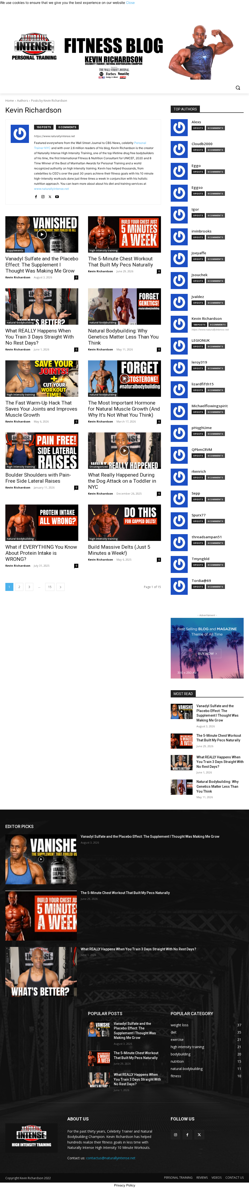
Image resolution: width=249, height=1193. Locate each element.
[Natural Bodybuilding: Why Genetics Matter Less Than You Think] (124, 306)
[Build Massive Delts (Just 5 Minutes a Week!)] (124, 523)
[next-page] (60, 587)
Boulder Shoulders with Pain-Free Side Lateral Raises (38, 478)
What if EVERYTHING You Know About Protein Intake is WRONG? (41, 553)
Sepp (196, 493)
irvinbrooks (202, 231)
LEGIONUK (201, 340)
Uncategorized (98, 466)
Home (9, 101)
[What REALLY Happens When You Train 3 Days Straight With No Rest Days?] (41, 306)
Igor (195, 209)
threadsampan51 (207, 537)
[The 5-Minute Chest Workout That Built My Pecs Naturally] (124, 234)
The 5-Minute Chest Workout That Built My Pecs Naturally (120, 262)
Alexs (196, 122)
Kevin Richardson (17, 277)
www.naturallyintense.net (51, 189)
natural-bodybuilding (20, 322)
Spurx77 (199, 515)
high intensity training (103, 250)
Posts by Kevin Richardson (49, 101)
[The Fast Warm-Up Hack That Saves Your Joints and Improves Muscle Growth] (41, 378)
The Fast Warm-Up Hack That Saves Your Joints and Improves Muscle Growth (41, 409)
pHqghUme (202, 427)
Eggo (196, 165)
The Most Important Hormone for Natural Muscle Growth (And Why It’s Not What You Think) (124, 409)
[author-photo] (22, 162)
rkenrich (199, 471)
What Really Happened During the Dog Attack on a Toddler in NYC (122, 481)
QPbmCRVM (202, 449)
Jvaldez (198, 296)
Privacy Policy (124, 1185)
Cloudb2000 (202, 143)
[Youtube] (57, 196)
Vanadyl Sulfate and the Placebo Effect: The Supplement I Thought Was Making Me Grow (41, 265)
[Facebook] (36, 196)
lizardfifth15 (203, 384)
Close (130, 2)
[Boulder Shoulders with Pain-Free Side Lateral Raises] (41, 450)
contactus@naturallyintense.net (110, 1158)
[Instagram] (43, 196)
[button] (238, 87)
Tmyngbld (200, 558)
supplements (15, 250)
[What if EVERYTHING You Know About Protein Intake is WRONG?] (41, 523)
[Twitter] (50, 196)
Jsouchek (199, 275)
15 (50, 587)
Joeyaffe (199, 253)
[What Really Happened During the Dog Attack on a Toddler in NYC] (124, 450)
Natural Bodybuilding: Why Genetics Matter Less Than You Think (123, 337)
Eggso (197, 187)
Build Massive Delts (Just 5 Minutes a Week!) (119, 550)
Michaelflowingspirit (210, 406)
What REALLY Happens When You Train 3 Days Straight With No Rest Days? (39, 337)
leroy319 (199, 362)
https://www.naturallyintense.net (54, 136)
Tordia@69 (201, 580)
